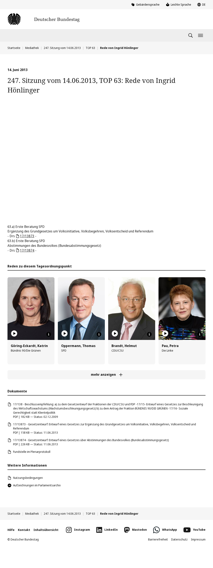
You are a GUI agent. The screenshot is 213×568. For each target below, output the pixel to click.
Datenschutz (179, 539)
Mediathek (32, 48)
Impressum (198, 539)
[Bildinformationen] (48, 334)
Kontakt (24, 530)
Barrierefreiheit (158, 539)
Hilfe (11, 530)
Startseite (13, 48)
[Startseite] (43, 19)
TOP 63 (90, 48)
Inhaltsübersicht (45, 530)
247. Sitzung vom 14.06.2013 (62, 48)
